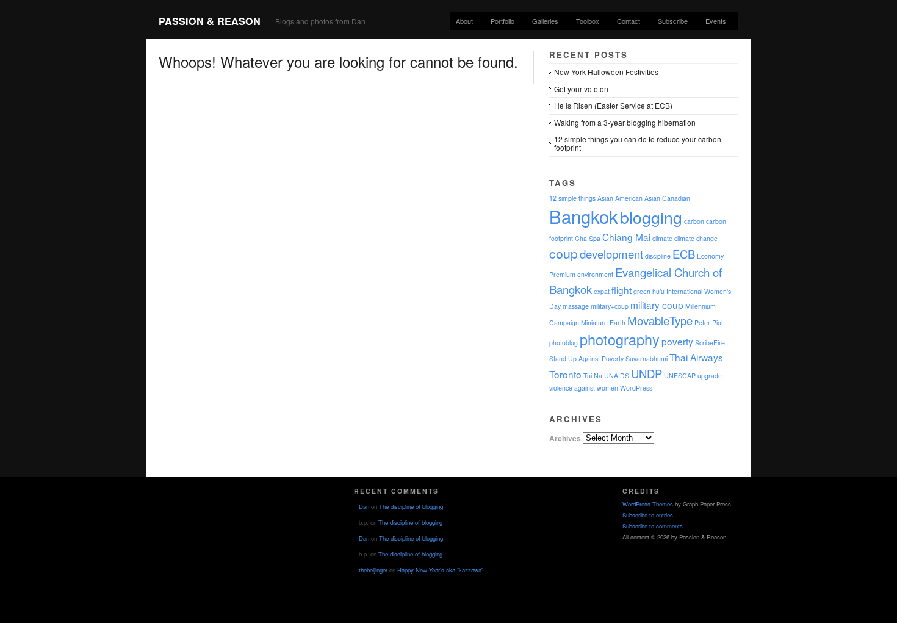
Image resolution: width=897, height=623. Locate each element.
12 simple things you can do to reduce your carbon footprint (637, 143)
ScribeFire (710, 342)
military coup (656, 304)
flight (621, 290)
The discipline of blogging (411, 506)
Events (715, 21)
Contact (628, 21)
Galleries (545, 21)
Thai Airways (696, 357)
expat (602, 291)
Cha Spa (587, 238)
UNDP (646, 373)
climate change (696, 238)
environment (595, 274)
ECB (683, 254)
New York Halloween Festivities (606, 72)
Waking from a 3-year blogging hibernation (625, 122)
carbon (694, 221)
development (611, 254)
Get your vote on (581, 89)
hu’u (658, 291)
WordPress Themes (647, 504)
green (641, 291)
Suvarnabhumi (646, 358)
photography (620, 339)
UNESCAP (680, 375)
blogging (651, 217)
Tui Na (592, 375)
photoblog (563, 342)
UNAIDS (616, 375)
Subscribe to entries (647, 515)
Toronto (565, 374)
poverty (677, 341)
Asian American (620, 198)
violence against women (583, 387)
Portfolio (502, 21)
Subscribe (673, 21)
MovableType (660, 320)
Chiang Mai (626, 236)
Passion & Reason (210, 21)
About (464, 21)
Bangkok (583, 216)
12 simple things (572, 198)
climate (662, 238)
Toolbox (587, 21)
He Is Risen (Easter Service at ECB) (613, 105)
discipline (658, 256)
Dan (364, 506)
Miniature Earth (603, 322)
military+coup (610, 306)
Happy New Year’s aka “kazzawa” (440, 570)
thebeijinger (373, 570)
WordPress (636, 387)
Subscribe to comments (652, 526)
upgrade (709, 375)
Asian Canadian (667, 198)
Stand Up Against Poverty (586, 358)
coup (563, 253)
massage (576, 306)
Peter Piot (708, 322)
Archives (565, 437)
